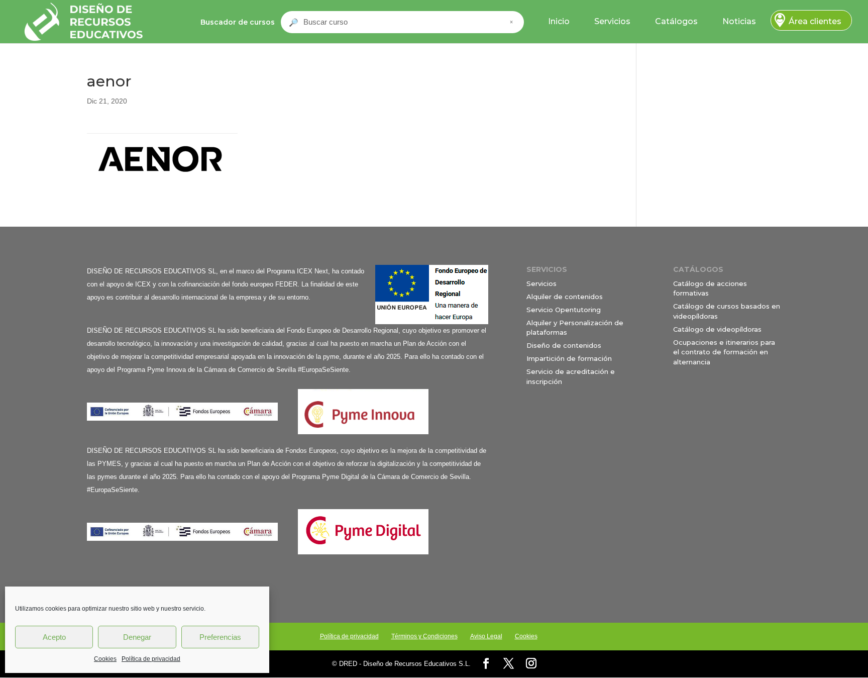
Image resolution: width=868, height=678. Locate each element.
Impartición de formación (569, 358)
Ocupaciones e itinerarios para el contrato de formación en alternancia (724, 352)
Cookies (105, 658)
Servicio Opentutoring (563, 310)
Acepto (54, 637)
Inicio (559, 21)
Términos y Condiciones (424, 636)
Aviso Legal (486, 636)
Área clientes (815, 21)
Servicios (612, 21)
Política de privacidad (151, 658)
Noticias (739, 21)
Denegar (137, 637)
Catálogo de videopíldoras (717, 329)
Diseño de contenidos (563, 345)
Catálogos (676, 21)
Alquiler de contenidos (564, 297)
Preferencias (220, 637)
